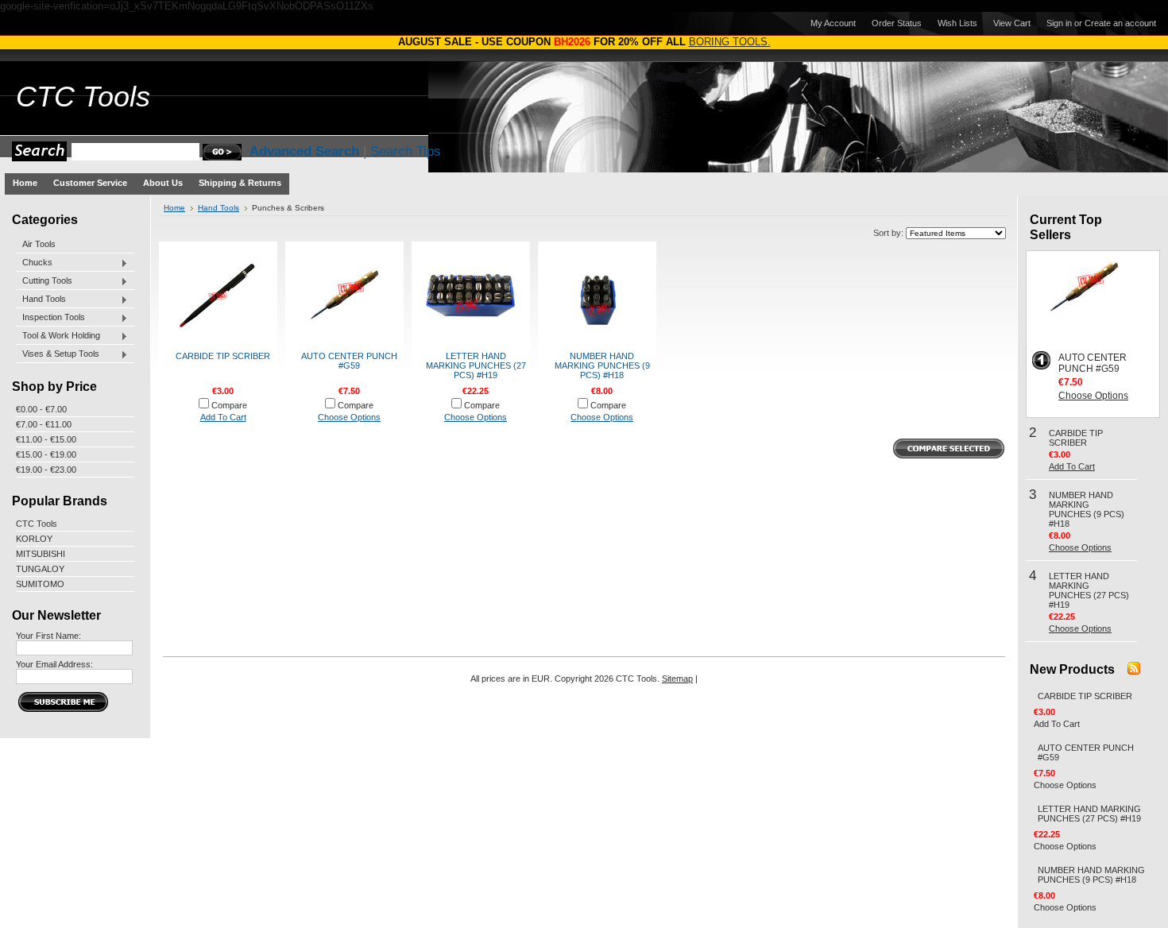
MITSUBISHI (40, 554)
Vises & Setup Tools (57, 354)
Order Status (897, 23)
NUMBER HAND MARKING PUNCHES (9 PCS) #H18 (602, 365)
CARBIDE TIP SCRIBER (223, 356)
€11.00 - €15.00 (46, 439)
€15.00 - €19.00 (46, 454)
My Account (833, 23)
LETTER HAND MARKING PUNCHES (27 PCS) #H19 (476, 365)
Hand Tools (41, 299)
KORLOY (34, 538)
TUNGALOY (40, 569)
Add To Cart (223, 417)
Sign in (1059, 23)
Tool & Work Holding (58, 336)
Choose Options (349, 417)
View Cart (1012, 23)
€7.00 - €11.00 (44, 424)
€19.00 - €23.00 (46, 469)
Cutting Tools (44, 281)
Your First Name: (48, 635)
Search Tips (405, 151)
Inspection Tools (50, 317)
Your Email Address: (54, 664)
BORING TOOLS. (730, 42)
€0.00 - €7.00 (41, 409)
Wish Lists (957, 23)
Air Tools (39, 244)
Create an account (1120, 23)
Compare (229, 405)
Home (174, 207)
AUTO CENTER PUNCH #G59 (349, 360)
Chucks (34, 263)
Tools (83, 97)
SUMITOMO (40, 584)
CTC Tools (36, 523)
